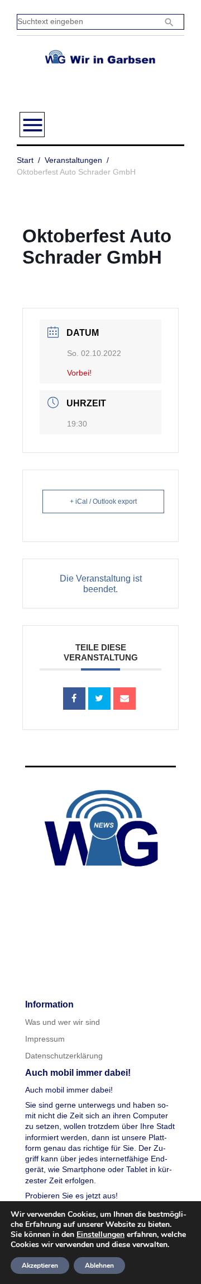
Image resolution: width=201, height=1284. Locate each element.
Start (25, 160)
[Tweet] (99, 698)
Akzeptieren (40, 1265)
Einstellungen (100, 1235)
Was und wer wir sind (62, 1022)
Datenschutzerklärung (64, 1055)
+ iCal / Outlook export (103, 501)
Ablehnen (99, 1265)
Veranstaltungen (73, 160)
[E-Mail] (124, 698)
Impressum (45, 1038)
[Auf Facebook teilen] (74, 698)
